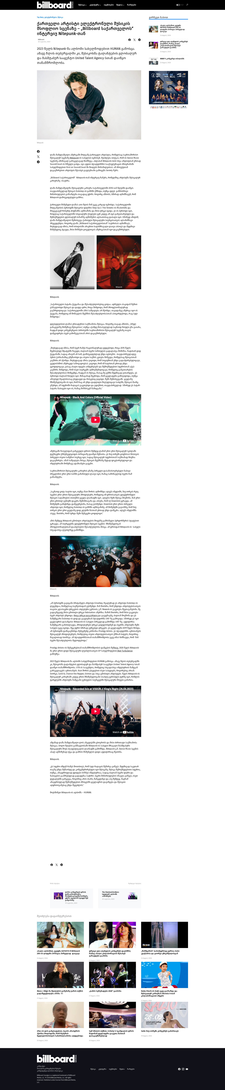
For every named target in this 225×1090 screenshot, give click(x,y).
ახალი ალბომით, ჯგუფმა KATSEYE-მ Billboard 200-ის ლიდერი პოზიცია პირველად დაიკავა (172, 28)
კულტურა (102, 1069)
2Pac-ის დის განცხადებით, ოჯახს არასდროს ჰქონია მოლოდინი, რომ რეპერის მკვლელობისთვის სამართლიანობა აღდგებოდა (60, 1033)
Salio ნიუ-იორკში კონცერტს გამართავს (160, 1031)
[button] (180, 5)
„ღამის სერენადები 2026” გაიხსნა (105, 991)
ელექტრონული (50, 17)
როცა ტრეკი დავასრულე (86, 615)
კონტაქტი (41, 1066)
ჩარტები (131, 1069)
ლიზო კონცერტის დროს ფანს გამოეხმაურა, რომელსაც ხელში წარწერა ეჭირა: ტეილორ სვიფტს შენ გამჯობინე (76, 896)
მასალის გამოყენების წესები (49, 1068)
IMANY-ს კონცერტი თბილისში (172, 58)
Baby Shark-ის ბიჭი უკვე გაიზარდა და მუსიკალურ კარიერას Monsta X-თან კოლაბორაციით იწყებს (159, 993)
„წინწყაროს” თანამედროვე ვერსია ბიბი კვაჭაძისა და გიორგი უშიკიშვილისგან (160, 952)
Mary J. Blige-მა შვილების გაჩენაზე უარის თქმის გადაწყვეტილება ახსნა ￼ (60, 992)
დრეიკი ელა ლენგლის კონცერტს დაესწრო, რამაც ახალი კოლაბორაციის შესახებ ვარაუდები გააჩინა (174, 44)
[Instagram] (183, 1069)
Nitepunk (74, 158)
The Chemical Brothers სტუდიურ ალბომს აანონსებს (110, 894)
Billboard (41, 39)
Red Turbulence (125, 651)
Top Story (40, 17)
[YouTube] (187, 1069)
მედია (122, 1069)
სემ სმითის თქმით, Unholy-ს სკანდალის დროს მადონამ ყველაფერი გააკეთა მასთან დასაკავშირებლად (111, 1033)
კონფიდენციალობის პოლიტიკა (50, 1071)
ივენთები (113, 1069)
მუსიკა (60, 17)
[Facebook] (179, 1069)
